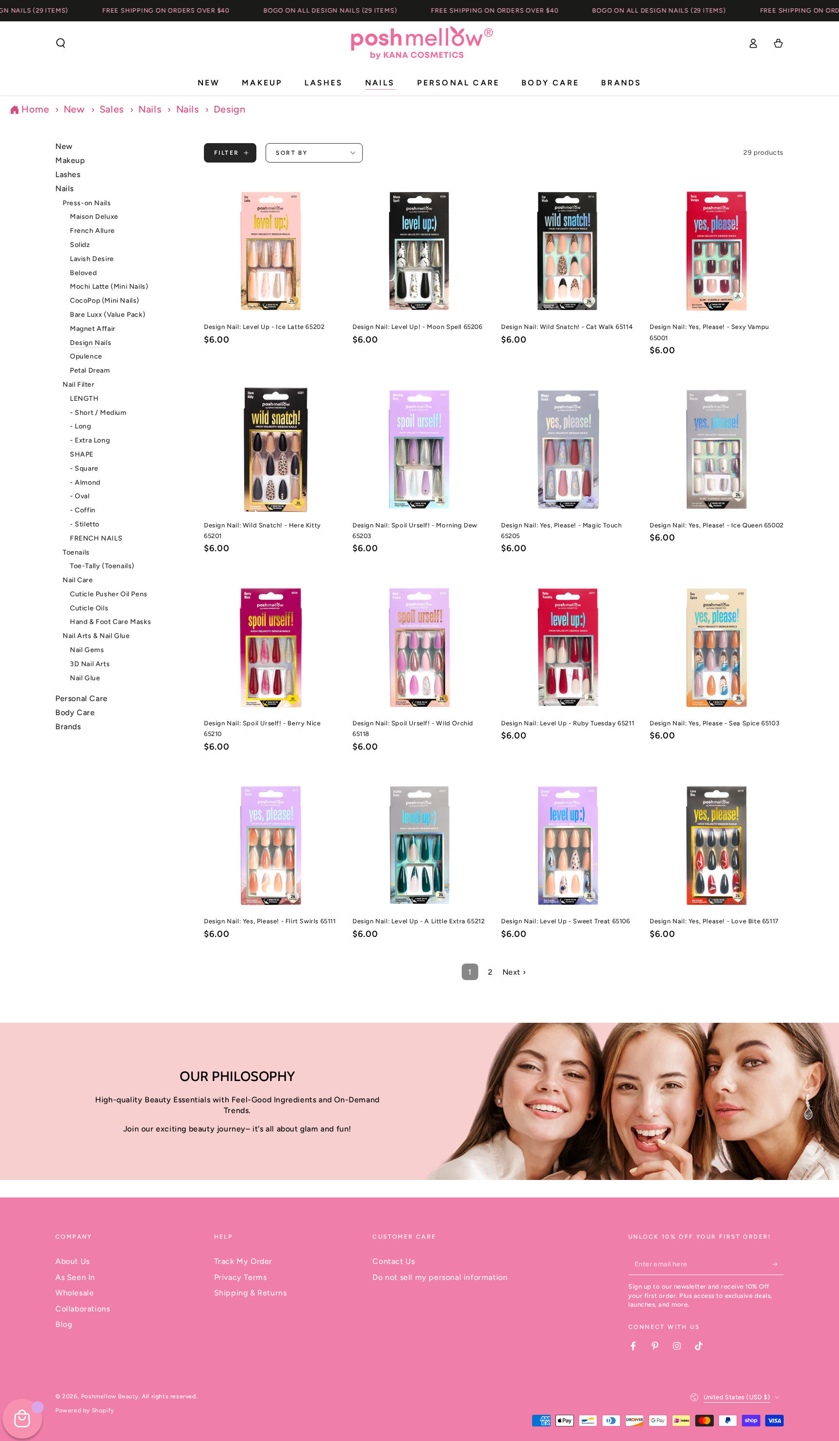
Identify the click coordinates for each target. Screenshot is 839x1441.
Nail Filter (79, 384)
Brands (68, 726)
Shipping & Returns (250, 1292)
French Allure (92, 231)
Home (35, 109)
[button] (60, 43)
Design (230, 109)
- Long (80, 426)
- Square (84, 468)
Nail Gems (87, 650)
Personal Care (81, 698)
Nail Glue (85, 678)
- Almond (85, 482)
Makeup (70, 160)
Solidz (80, 245)
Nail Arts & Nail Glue (96, 636)
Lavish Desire (92, 259)
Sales (113, 109)
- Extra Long (90, 440)
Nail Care (78, 580)
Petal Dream (90, 370)
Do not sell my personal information (439, 1277)
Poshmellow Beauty (109, 1396)
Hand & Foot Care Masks (110, 622)
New (75, 109)
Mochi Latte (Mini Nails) (109, 286)
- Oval (80, 496)
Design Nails (90, 342)
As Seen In (75, 1277)
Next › (514, 972)
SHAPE (82, 454)
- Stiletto (85, 524)
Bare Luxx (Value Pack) (107, 315)
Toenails (76, 552)
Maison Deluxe (94, 217)
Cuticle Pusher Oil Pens (109, 594)
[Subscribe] (778, 1264)
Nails (151, 109)
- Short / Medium (98, 412)
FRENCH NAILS (96, 538)
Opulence (86, 356)
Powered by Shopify (84, 1410)
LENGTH (84, 398)
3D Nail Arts (90, 664)
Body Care (75, 712)
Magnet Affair (93, 329)
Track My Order (243, 1261)
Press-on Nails (87, 202)
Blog (63, 1324)
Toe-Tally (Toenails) (102, 566)
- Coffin (83, 510)
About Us (72, 1261)
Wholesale (74, 1292)
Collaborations (82, 1308)
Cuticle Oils (89, 608)
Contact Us (393, 1261)
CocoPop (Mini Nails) (104, 300)
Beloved (83, 272)
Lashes (68, 174)
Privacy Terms (240, 1277)
